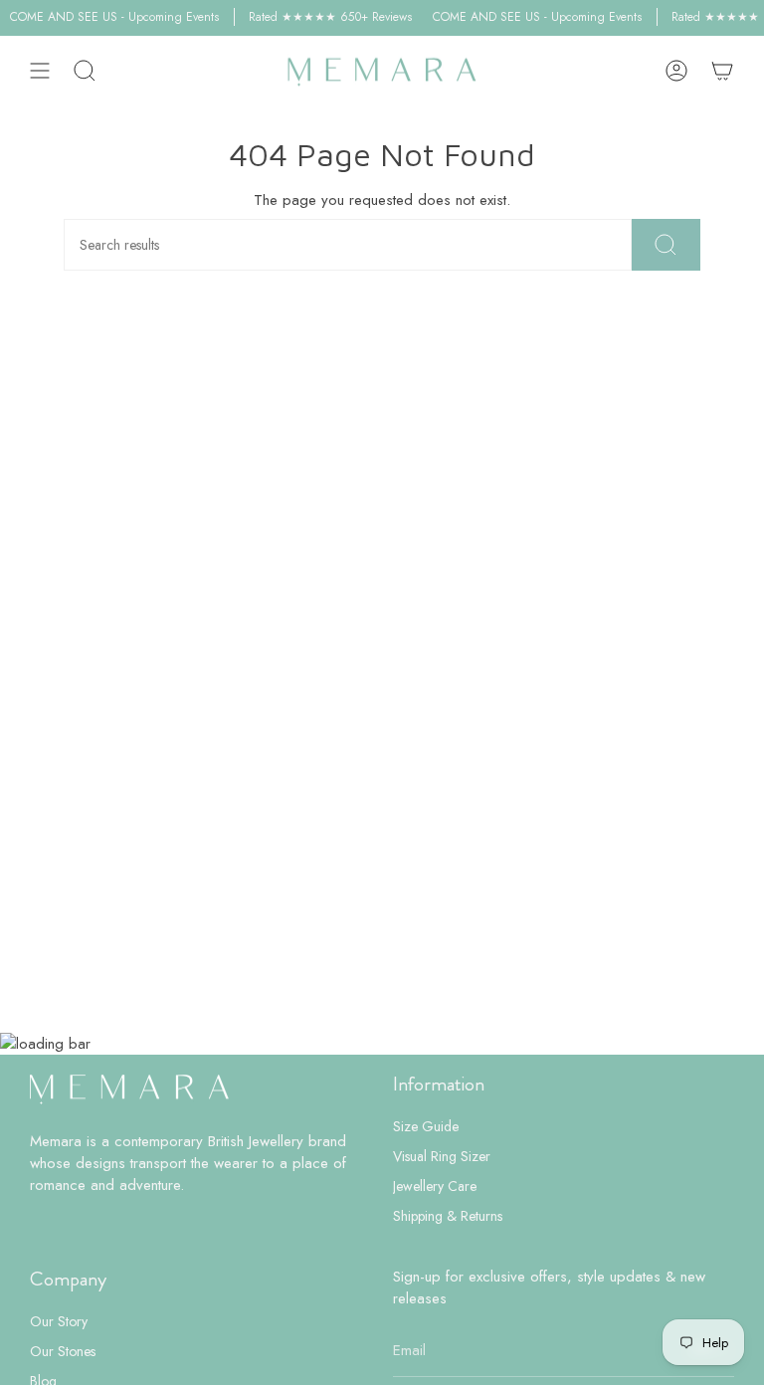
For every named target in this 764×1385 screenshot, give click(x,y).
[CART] (722, 71)
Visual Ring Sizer (441, 1156)
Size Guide (426, 1126)
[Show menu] (40, 71)
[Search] (666, 245)
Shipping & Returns (447, 1216)
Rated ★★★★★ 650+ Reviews (323, 17)
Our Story (59, 1321)
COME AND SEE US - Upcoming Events (107, 17)
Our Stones (63, 1351)
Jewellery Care (435, 1186)
